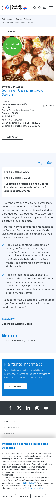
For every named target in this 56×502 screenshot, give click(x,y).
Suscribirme (15, 386)
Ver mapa (49, 105)
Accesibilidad (11, 427)
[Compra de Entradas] (39, 7)
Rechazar (39, 496)
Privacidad (10, 433)
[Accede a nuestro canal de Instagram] (37, 408)
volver (11, 31)
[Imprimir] (49, 162)
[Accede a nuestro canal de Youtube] (46, 408)
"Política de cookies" (34, 488)
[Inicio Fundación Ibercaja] (14, 7)
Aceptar (7, 496)
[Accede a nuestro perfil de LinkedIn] (28, 408)
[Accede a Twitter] (19, 408)
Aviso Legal (10, 421)
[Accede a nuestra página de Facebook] (10, 408)
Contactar (12, 136)
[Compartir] (40, 162)
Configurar (23, 496)
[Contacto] (44, 7)
